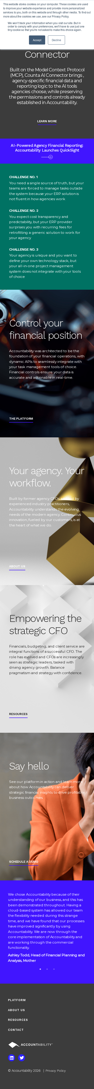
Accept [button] (37, 40)
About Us (16, 1010)
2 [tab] (47, 969)
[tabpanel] (47, 929)
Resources (18, 1020)
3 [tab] (54, 969)
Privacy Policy (56, 1070)
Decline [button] (56, 40)
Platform (17, 1000)
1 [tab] (40, 969)
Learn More (47, 121)
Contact (16, 1030)
